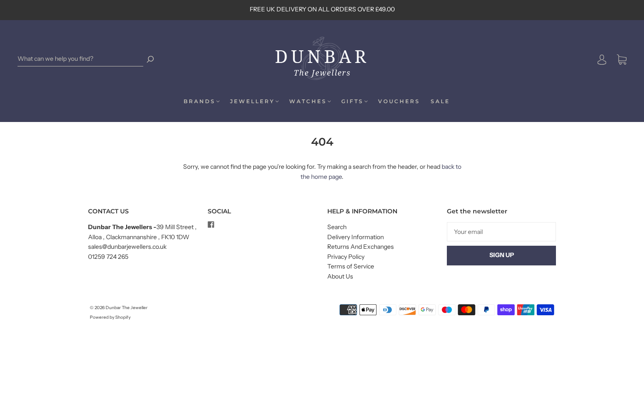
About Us (340, 276)
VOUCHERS (399, 101)
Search (337, 227)
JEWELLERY (252, 101)
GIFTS (352, 101)
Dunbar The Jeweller (127, 307)
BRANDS (200, 101)
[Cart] (621, 60)
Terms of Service (350, 266)
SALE (440, 101)
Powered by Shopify (110, 317)
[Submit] (150, 59)
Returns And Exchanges (360, 247)
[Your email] (501, 231)
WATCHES (308, 101)
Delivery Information (355, 237)
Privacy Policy (345, 257)
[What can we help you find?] (80, 59)
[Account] (602, 59)
